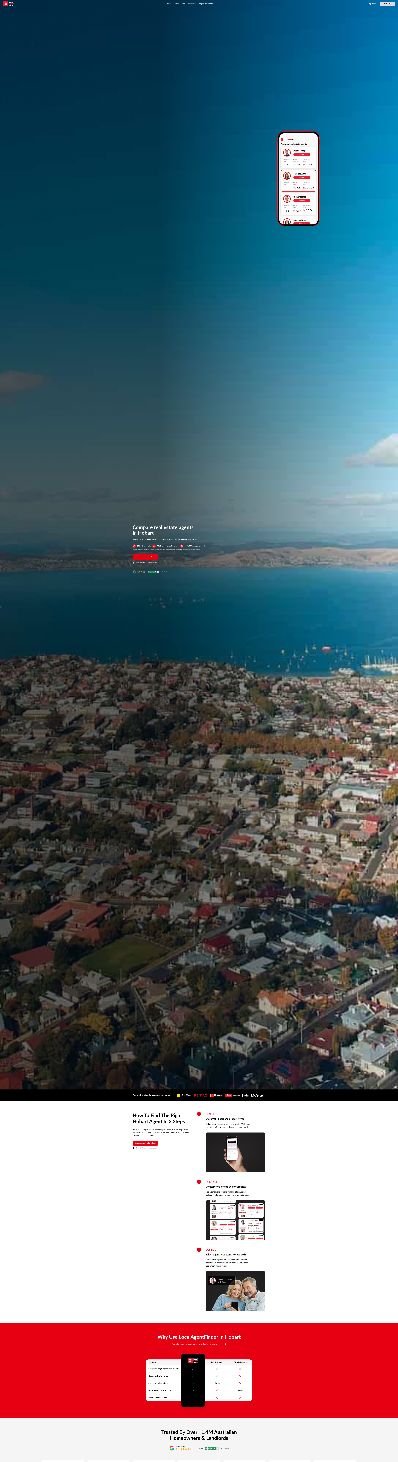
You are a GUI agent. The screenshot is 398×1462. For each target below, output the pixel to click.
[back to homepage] (8, 3)
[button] (205, 3)
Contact (177, 3)
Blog (183, 3)
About (169, 3)
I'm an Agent (387, 4)
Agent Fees (192, 3)
